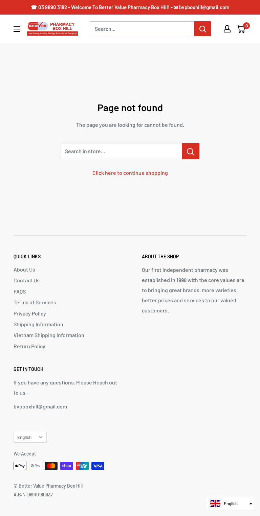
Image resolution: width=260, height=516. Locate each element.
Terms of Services (35, 302)
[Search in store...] (190, 151)
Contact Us (27, 280)
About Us (24, 269)
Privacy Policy (30, 313)
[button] (230, 503)
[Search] (202, 28)
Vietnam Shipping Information (49, 335)
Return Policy (29, 346)
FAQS (20, 291)
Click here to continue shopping (130, 172)
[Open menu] (17, 29)
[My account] (227, 28)
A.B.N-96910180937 (33, 494)
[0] (241, 29)
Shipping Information (38, 324)
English (24, 437)
